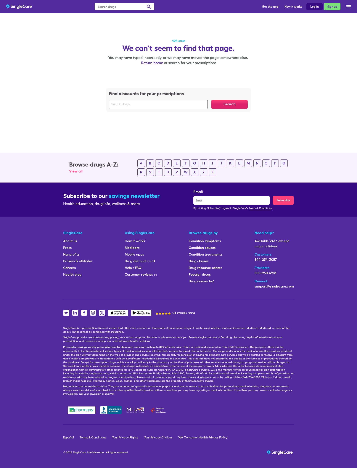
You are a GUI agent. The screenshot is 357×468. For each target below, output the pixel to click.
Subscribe (283, 200)
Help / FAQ (133, 268)
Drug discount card (140, 261)
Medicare (132, 248)
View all (76, 171)
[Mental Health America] (136, 410)
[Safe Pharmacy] (81, 410)
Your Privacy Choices (158, 437)
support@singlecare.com (274, 286)
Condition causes (202, 248)
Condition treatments (205, 254)
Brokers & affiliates (78, 261)
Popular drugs (200, 274)
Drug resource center (205, 268)
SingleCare (79, 452)
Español (68, 437)
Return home (152, 63)
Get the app (270, 6)
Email (198, 192)
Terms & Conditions (93, 437)
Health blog (72, 274)
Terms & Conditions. (260, 208)
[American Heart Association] (159, 410)
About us (70, 241)
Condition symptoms (205, 241)
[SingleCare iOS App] (118, 313)
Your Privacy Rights (125, 437)
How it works (293, 6)
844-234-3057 (266, 260)
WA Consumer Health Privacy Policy (202, 437)
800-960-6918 (265, 273)
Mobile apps (134, 254)
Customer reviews (139, 274)
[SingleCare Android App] (141, 313)
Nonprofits (71, 254)
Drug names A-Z (201, 281)
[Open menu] (348, 7)
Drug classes (198, 261)
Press (67, 248)
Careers (69, 268)
